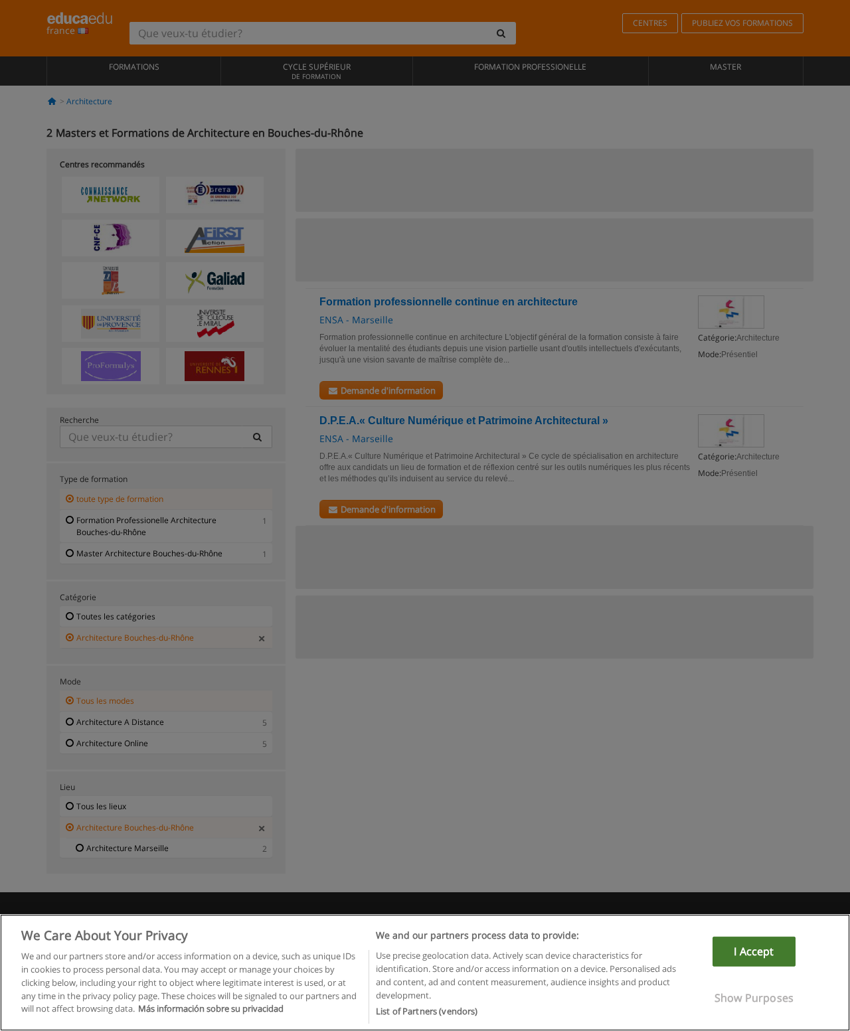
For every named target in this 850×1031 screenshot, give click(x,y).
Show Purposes (754, 998)
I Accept (754, 951)
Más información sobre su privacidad (211, 1008)
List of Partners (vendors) (426, 1010)
